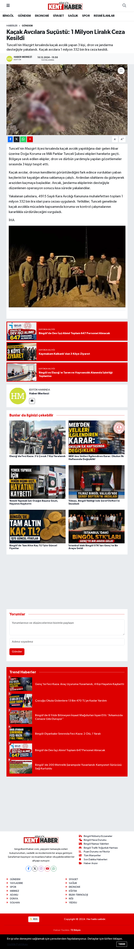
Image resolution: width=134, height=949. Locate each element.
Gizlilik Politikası (17, 944)
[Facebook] (28, 869)
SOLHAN (15, 902)
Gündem (27, 26)
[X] (35, 869)
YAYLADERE (16, 883)
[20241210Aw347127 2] (67, 266)
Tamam (121, 944)
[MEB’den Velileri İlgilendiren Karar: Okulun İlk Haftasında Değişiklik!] (97, 437)
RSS (35, 919)
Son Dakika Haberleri (95, 859)
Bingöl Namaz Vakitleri (96, 843)
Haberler (11, 26)
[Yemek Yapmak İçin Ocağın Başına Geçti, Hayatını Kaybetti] (37, 481)
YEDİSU (73, 902)
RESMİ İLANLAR (104, 15)
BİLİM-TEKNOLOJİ (78, 894)
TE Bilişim (75, 930)
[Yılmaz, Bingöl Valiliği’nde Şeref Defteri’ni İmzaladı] (97, 481)
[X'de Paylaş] (17, 139)
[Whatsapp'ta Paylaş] (23, 139)
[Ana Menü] (8, 5)
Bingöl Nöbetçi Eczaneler (98, 836)
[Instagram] (41, 869)
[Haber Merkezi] (17, 395)
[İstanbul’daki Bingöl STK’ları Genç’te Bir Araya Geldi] (97, 526)
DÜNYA (14, 898)
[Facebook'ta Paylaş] (10, 139)
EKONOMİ (42, 15)
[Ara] (124, 5)
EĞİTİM (73, 891)
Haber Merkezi (39, 393)
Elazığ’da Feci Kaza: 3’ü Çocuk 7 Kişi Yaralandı (37, 456)
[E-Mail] (32, 401)
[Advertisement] (69, 581)
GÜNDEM (24, 15)
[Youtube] (47, 869)
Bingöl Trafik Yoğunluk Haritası (101, 847)
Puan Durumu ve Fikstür (97, 851)
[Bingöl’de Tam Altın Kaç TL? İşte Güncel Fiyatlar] (37, 526)
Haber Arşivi (91, 863)
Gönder (17, 651)
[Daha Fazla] (30, 139)
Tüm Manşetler (92, 855)
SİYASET (58, 15)
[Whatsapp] (54, 869)
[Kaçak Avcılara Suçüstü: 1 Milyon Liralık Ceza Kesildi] (67, 99)
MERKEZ (14, 891)
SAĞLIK (73, 15)
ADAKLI (14, 894)
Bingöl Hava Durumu (95, 840)
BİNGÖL (8, 15)
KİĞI (71, 898)
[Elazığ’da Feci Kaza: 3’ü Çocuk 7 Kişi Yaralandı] (37, 437)
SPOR (86, 15)
